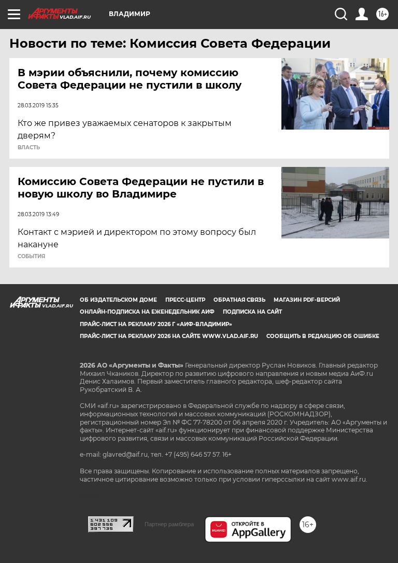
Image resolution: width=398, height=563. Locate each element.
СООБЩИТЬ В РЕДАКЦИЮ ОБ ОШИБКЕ (322, 336)
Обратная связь (239, 300)
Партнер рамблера (169, 524)
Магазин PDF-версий (307, 300)
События (31, 256)
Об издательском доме (118, 300)
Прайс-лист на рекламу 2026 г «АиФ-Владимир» (156, 324)
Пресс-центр (185, 300)
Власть (29, 147)
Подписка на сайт (252, 311)
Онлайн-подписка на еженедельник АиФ (147, 311)
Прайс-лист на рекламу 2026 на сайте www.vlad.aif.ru (169, 336)
